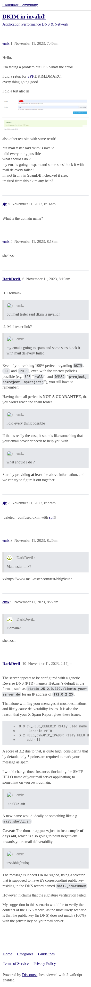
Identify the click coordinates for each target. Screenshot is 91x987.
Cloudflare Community (20, 5)
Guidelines (46, 954)
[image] (45, 114)
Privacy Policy (44, 963)
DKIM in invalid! (24, 16)
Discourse (29, 975)
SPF (30, 76)
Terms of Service (16, 963)
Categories (25, 954)
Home (7, 954)
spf (51, 517)
